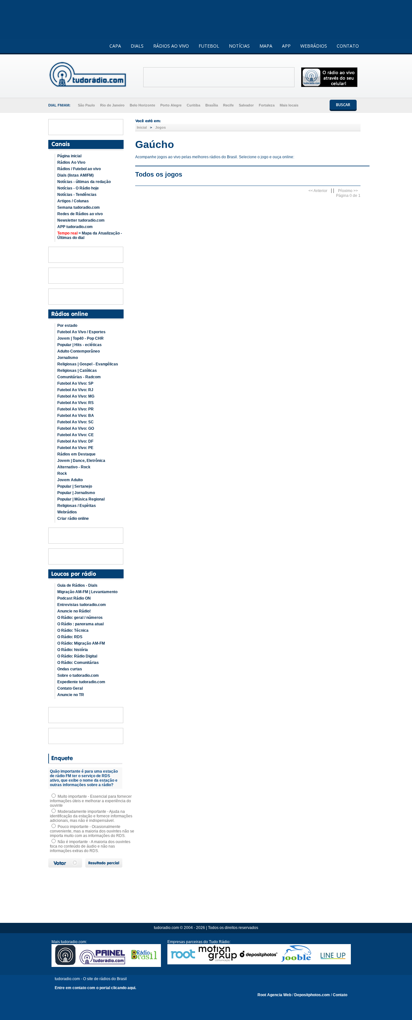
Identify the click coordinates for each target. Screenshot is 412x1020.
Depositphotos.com (312, 995)
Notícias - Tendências (77, 194)
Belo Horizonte (142, 105)
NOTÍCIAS (239, 46)
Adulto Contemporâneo (78, 351)
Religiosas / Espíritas (76, 505)
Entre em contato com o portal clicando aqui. (95, 988)
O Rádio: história (72, 650)
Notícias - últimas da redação (84, 181)
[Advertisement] (219, 77)
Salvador (246, 105)
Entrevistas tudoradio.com (81, 604)
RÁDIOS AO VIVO (171, 46)
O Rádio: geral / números (80, 617)
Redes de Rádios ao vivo (80, 214)
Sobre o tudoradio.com (78, 675)
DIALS (137, 46)
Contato (340, 995)
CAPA (115, 46)
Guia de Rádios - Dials (77, 585)
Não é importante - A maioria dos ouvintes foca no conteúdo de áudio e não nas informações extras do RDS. (90, 846)
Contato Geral (70, 688)
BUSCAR (343, 104)
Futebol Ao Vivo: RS (75, 402)
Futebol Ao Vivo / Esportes (81, 332)
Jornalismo (67, 357)
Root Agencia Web (274, 995)
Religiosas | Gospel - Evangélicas (87, 364)
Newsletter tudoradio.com (81, 220)
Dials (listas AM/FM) (75, 175)
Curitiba (193, 105)
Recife (228, 105)
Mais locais (289, 105)
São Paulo (86, 105)
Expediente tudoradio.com (81, 682)
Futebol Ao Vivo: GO (75, 428)
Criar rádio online (73, 518)
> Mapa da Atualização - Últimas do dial (89, 235)
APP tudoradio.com (75, 227)
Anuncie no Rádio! (74, 611)
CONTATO (348, 46)
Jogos (160, 127)
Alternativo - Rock (73, 467)
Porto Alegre (171, 105)
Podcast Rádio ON (74, 598)
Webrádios (67, 512)
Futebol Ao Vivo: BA (75, 415)
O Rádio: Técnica (73, 630)
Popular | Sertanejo (74, 486)
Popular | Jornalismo (76, 493)
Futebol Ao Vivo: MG (75, 396)
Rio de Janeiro (112, 105)
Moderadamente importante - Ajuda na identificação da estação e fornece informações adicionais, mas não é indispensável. (91, 816)
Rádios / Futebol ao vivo (79, 169)
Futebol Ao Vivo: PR (75, 409)
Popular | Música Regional (81, 499)
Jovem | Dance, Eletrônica (81, 460)
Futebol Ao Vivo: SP (75, 383)
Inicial (142, 127)
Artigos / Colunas (73, 201)
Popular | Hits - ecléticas (79, 345)
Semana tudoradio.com (78, 207)
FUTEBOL (209, 46)
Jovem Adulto (70, 480)
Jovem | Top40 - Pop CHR (80, 338)
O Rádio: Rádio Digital (77, 656)
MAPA (265, 46)
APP (286, 46)
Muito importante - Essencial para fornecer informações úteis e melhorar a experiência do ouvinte (91, 801)
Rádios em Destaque (76, 454)
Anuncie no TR (70, 695)
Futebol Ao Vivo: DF (75, 441)
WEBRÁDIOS (313, 46)
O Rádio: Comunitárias (78, 662)
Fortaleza (267, 105)
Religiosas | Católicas (77, 370)
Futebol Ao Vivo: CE (75, 435)
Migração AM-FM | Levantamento (87, 592)
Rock (62, 473)
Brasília (211, 105)
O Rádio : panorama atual (80, 624)
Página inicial (69, 156)
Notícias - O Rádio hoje (78, 188)
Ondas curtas (69, 669)
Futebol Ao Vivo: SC (75, 422)
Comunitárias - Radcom (79, 377)
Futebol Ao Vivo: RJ (75, 390)
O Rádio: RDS (69, 637)
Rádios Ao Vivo (71, 162)
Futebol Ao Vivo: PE (75, 448)
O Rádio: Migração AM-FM (81, 643)
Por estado (67, 325)
